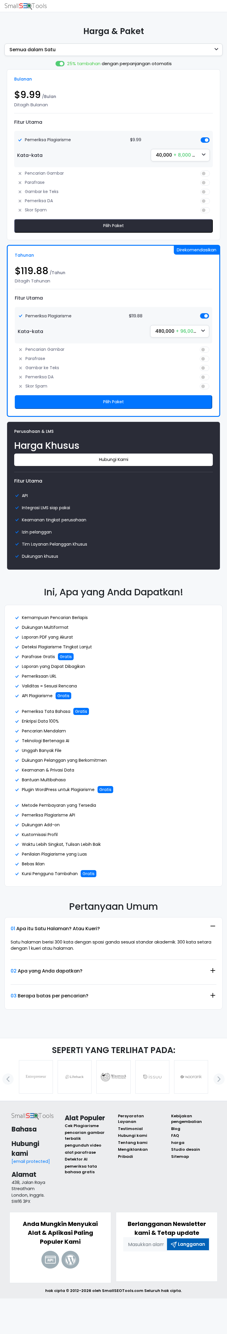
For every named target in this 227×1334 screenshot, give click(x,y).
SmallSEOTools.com (122, 1290)
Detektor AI (76, 1159)
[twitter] (159, 1263)
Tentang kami (132, 1142)
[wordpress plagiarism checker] (70, 1260)
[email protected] (31, 1161)
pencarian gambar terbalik (85, 1135)
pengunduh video (83, 1145)
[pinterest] (188, 1263)
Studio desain (185, 1149)
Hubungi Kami (113, 459)
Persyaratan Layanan (131, 1119)
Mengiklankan (133, 1149)
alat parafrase (80, 1152)
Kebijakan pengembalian (186, 1119)
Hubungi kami (132, 1135)
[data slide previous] (8, 1079)
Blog (175, 1129)
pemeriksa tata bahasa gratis (81, 1169)
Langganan (191, 1244)
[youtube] (174, 1263)
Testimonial (130, 1129)
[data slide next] (219, 1079)
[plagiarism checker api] (50, 1260)
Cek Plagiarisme (82, 1126)
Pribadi (125, 1156)
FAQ (175, 1135)
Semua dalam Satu (32, 49)
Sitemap (180, 1156)
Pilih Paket (113, 226)
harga (177, 1142)
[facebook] (144, 1263)
